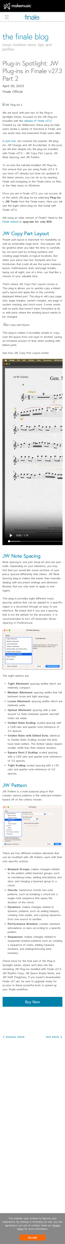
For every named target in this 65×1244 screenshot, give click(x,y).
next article (52, 1036)
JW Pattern (14, 785)
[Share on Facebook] (25, 1023)
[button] (7, 17)
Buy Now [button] (32, 1001)
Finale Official (12, 92)
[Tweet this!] (33, 1023)
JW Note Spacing (21, 555)
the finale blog (25, 36)
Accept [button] (32, 1237)
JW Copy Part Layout (25, 233)
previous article (15, 1036)
